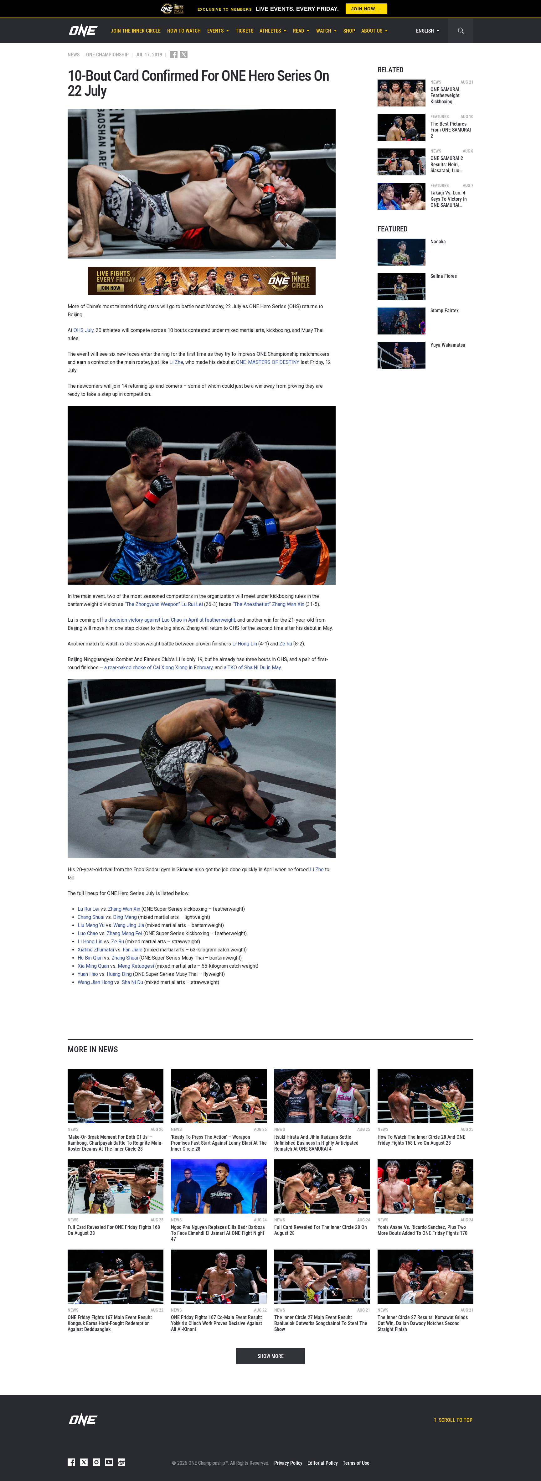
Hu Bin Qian (90, 958)
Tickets (244, 31)
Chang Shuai (91, 917)
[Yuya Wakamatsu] (401, 355)
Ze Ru (285, 644)
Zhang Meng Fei (124, 933)
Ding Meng (125, 917)
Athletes (270, 31)
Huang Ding (119, 974)
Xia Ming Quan (93, 966)
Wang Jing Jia (128, 925)
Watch (323, 31)
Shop (349, 31)
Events (215, 31)
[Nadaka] (401, 252)
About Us (371, 31)
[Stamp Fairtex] (401, 321)
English (425, 31)
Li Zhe (176, 362)
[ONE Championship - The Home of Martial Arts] (83, 30)
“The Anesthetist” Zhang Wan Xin (268, 604)
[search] (460, 30)
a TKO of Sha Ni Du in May (252, 668)
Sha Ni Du (132, 982)
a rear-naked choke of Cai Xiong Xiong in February (158, 668)
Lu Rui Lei (88, 909)
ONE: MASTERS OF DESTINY (267, 362)
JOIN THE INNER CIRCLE (136, 31)
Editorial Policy (322, 1463)
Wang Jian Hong (95, 982)
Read (298, 31)
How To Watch (184, 31)
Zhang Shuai (124, 958)
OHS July (84, 330)
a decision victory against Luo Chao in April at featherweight (170, 620)
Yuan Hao (88, 974)
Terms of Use (356, 1463)
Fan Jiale (132, 950)
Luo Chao (88, 933)
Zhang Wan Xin (124, 909)
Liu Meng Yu (91, 925)
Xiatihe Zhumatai (96, 950)
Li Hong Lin (244, 644)
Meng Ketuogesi (136, 966)
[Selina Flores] (401, 286)
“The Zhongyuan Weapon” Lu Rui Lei (164, 604)
